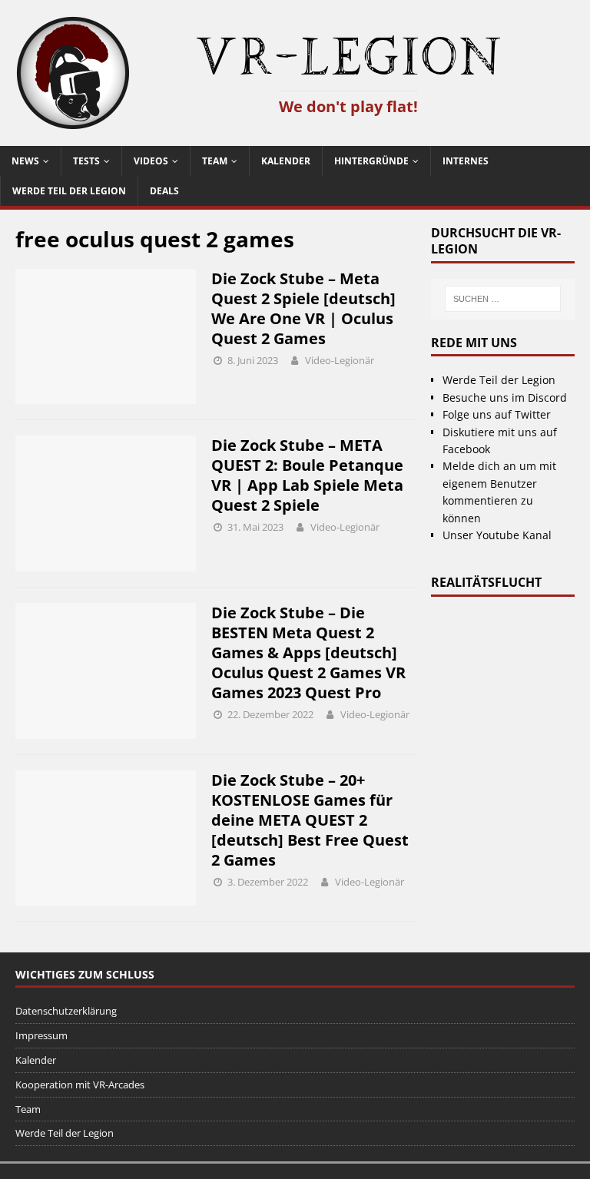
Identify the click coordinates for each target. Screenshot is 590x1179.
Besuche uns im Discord (504, 397)
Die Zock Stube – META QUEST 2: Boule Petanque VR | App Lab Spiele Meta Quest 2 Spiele (307, 475)
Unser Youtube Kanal (497, 535)
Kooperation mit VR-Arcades (79, 1084)
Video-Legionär (339, 360)
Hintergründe (371, 160)
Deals (164, 190)
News (25, 160)
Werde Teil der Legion (69, 190)
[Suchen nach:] (502, 299)
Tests (86, 160)
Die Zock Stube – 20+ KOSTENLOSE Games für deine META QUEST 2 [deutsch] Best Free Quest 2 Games (310, 820)
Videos (151, 160)
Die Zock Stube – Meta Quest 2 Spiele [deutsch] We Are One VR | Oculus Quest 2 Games (303, 308)
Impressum (41, 1035)
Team (214, 160)
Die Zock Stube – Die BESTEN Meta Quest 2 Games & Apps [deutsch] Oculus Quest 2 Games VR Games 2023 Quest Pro (308, 652)
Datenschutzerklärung (66, 1011)
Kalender (285, 160)
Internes (465, 160)
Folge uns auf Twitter (496, 414)
